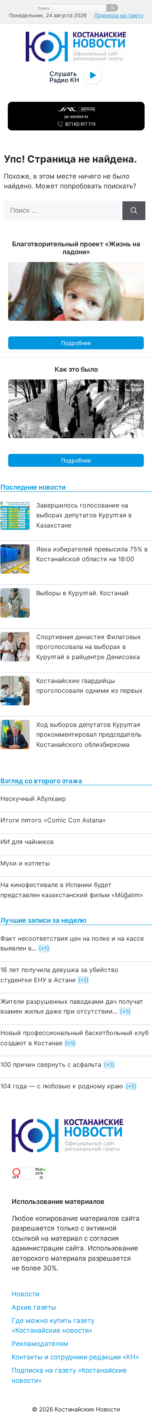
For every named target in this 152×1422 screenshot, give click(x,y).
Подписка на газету (118, 15)
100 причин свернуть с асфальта (50, 1064)
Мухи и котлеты (25, 863)
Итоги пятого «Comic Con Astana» (53, 820)
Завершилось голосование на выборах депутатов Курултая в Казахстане (84, 515)
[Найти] (112, 7)
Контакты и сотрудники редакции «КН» (75, 1357)
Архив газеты (34, 1307)
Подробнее (76, 343)
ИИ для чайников (27, 842)
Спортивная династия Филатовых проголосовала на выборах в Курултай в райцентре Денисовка (88, 647)
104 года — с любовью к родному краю (61, 1086)
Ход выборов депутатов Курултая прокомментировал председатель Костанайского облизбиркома (88, 734)
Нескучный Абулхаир (33, 798)
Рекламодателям (40, 1344)
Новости (25, 1294)
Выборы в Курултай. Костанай (82, 593)
